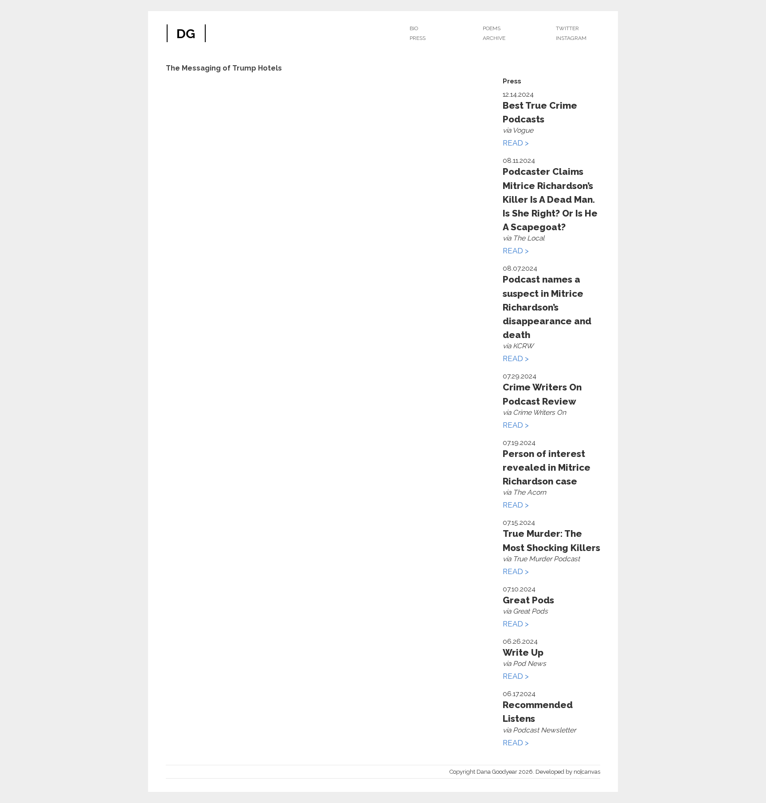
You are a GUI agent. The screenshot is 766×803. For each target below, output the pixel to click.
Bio (414, 28)
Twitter (567, 28)
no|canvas (587, 771)
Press (418, 38)
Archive (494, 38)
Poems (491, 28)
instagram (571, 38)
